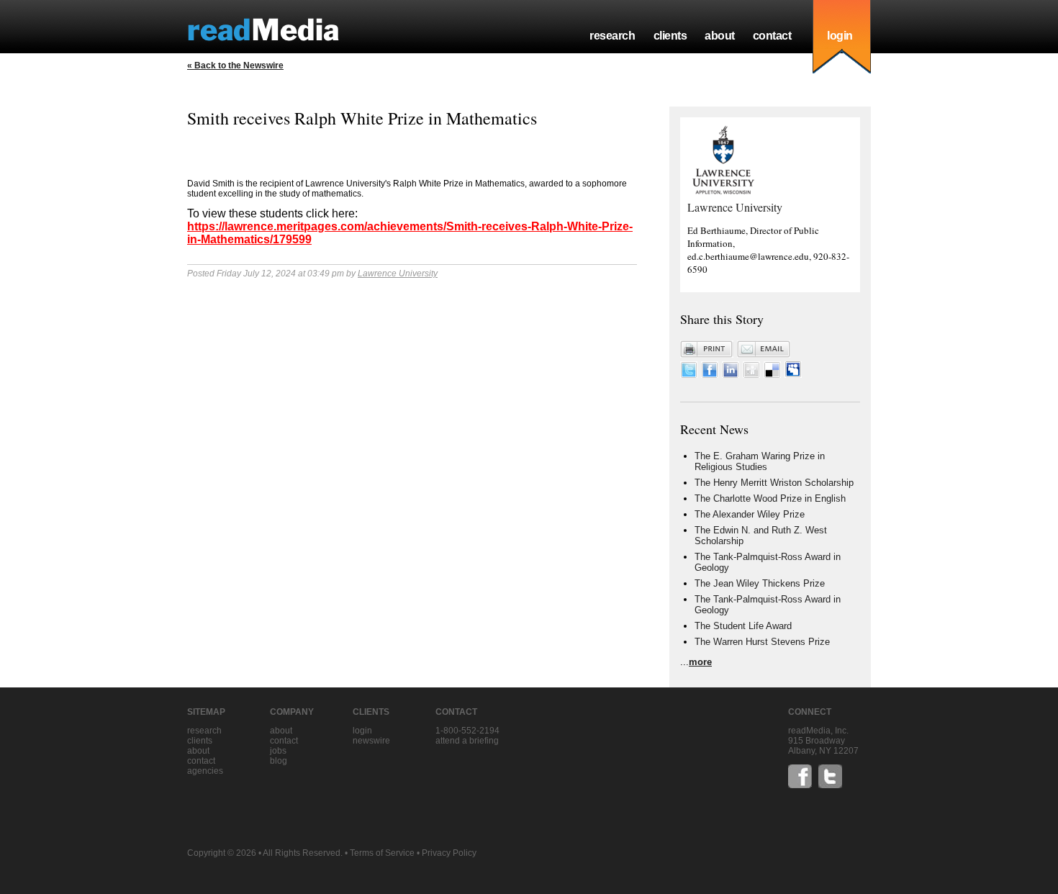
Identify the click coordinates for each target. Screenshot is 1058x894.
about (720, 36)
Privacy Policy (449, 853)
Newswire (371, 741)
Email (763, 349)
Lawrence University (398, 273)
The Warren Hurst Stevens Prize (762, 641)
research (612, 36)
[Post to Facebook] (709, 374)
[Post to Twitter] (688, 374)
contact (772, 36)
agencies (205, 771)
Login (362, 731)
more (700, 661)
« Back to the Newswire (235, 65)
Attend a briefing (467, 741)
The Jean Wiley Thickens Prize (760, 583)
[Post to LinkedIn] (730, 374)
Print (706, 349)
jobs (278, 751)
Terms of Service (382, 853)
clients (670, 36)
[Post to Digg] (751, 374)
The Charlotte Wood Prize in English (770, 498)
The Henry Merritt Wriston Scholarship (774, 482)
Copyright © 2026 (221, 853)
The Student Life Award (743, 625)
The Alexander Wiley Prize (750, 514)
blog (278, 761)
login (840, 36)
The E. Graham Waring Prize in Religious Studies (760, 461)
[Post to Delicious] (772, 374)
